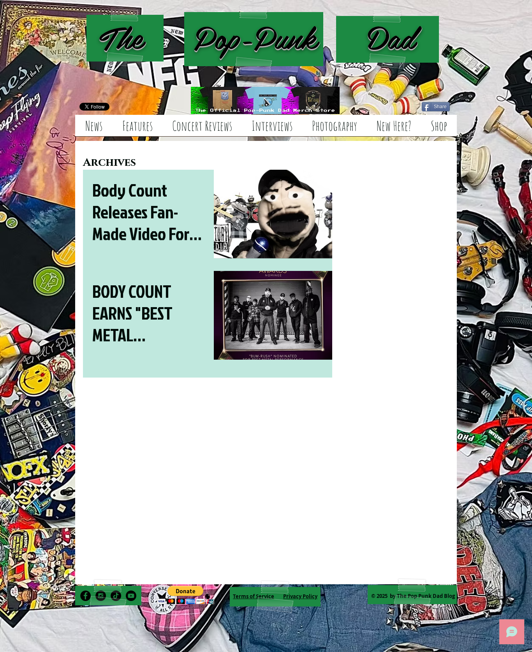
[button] (185, 595)
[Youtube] (131, 595)
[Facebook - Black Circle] (85, 595)
